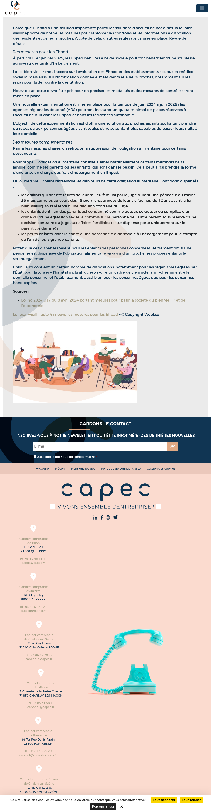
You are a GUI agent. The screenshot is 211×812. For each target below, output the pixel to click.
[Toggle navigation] (202, 8)
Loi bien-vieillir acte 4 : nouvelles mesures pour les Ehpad (65, 314)
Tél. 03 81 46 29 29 (38, 751)
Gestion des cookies (161, 468)
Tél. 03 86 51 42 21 (33, 607)
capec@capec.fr (33, 563)
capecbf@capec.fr (33, 611)
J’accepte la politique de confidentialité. (67, 457)
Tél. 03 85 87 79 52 (39, 655)
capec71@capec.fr (39, 659)
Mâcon (60, 468)
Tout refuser (191, 800)
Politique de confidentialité (121, 468)
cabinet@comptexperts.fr (38, 755)
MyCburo (42, 468)
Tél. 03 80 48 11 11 (33, 558)
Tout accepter (164, 800)
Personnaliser (103, 806)
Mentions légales (83, 468)
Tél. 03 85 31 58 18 (40, 703)
